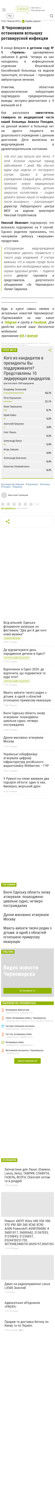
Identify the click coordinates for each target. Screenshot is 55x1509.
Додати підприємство (27, 1061)
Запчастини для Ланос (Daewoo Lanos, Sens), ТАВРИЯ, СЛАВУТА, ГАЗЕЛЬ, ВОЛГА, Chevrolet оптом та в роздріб (27, 1175)
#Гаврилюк (17, 487)
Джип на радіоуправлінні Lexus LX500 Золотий (27, 1286)
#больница (45, 484)
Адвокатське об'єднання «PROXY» (22, 1305)
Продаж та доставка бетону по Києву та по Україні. (27, 1324)
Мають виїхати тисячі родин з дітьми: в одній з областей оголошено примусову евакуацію (27, 696)
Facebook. (40, 322)
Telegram (10, 322)
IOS (21, 336)
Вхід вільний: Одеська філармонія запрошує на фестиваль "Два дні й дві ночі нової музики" (24, 628)
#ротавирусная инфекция (12, 484)
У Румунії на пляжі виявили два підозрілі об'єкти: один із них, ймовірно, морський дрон (26, 782)
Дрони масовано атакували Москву (23, 739)
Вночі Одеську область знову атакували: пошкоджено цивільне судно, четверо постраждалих (24, 719)
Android (32, 336)
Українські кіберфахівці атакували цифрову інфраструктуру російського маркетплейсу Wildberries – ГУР (26, 760)
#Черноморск (32, 484)
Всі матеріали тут (28, 990)
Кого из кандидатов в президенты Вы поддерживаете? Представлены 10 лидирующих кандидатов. (27, 368)
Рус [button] (10, 16)
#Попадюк (6, 487)
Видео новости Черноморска (20, 970)
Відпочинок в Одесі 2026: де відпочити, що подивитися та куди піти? (24, 673)
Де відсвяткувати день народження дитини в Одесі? (24, 652)
